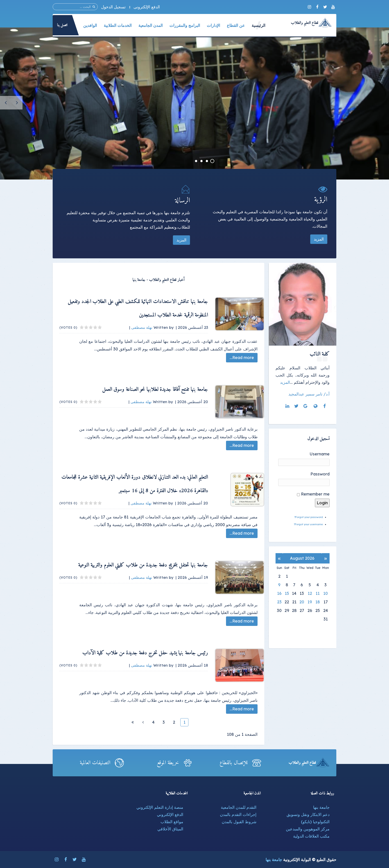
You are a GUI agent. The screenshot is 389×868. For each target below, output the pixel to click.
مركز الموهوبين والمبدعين (308, 829)
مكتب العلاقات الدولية (311, 836)
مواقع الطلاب (172, 821)
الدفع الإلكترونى (146, 6)
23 (279, 601)
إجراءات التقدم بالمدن (238, 814)
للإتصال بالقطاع (233, 763)
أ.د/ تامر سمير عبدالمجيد (309, 394)
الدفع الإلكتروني (170, 814)
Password (320, 474)
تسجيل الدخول (113, 6)
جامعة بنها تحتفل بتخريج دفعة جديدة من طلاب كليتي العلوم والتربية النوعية (143, 565)
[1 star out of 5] (100, 327)
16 (279, 593)
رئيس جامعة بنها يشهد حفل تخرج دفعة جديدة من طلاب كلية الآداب (145, 653)
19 (310, 601)
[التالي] (143, 722)
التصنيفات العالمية (95, 763)
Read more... (242, 357)
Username (320, 454)
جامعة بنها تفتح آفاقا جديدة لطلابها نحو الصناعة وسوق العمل (155, 389)
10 (325, 593)
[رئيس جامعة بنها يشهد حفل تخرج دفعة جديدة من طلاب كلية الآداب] (239, 665)
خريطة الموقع (168, 763)
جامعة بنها (321, 807)
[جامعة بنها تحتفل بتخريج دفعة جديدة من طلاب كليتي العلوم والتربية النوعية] (239, 577)
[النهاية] (133, 722)
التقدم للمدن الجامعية (238, 807)
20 (301, 601)
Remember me (315, 494)
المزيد (319, 239)
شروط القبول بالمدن (239, 821)
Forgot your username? (308, 524)
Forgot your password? (308, 517)
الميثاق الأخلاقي (170, 829)
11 (318, 593)
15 (287, 593)
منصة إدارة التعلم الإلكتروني (159, 807)
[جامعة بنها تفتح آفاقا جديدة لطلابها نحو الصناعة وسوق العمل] (239, 402)
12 (310, 593)
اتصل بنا (62, 25)
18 (317, 601)
